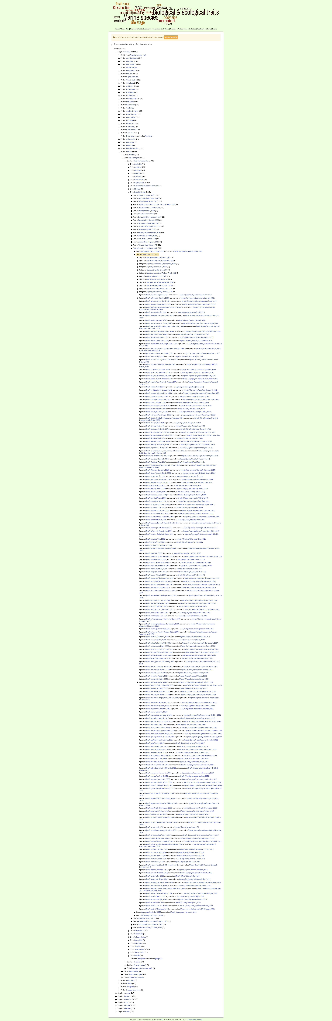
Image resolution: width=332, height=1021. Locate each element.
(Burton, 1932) (157, 504)
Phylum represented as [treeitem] (136, 136)
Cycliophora (130, 92)
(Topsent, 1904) (157, 459)
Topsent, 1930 (159, 292)
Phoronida (130, 142)
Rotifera (129, 984)
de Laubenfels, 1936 (157, 373)
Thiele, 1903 (157, 646)
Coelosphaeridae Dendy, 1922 (149, 208)
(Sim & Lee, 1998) (156, 759)
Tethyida (137, 946)
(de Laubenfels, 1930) (157, 727)
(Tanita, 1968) (156, 885)
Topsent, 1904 (152, 915)
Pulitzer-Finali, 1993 (159, 649)
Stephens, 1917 (156, 338)
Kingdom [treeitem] (127, 52)
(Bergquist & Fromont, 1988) (162, 465)
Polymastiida (138, 931)
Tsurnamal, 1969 (158, 773)
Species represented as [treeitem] (175, 295)
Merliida (137, 189)
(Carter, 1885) (156, 688)
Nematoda (130, 127)
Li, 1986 (154, 903)
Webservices (183, 29)
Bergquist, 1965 (157, 369)
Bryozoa (129, 74)
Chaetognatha (131, 80)
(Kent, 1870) (157, 603)
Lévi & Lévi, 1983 (158, 655)
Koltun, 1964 (156, 724)
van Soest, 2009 (156, 906)
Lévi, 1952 (156, 776)
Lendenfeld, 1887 (161, 264)
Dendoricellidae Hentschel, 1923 (149, 217)
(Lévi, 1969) (156, 412)
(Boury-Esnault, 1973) (160, 788)
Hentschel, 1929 (160, 282)
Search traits (135, 29)
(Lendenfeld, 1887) (158, 643)
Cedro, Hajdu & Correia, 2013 (160, 768)
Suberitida (138, 943)
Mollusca (129, 123)
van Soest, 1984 (157, 301)
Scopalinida (138, 934)
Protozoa (127, 1009)
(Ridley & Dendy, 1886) (159, 331)
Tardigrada (130, 987)
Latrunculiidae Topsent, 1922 (148, 242)
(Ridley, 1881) (157, 587)
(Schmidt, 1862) (156, 606)
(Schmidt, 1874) (157, 510)
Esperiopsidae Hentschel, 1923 (149, 226)
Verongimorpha (139, 965)
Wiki (127, 29)
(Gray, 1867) (154, 387)
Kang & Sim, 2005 (158, 376)
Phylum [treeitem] (131, 58)
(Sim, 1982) (155, 539)
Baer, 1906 (155, 501)
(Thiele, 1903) (155, 498)
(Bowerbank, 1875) (157, 691)
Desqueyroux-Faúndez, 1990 (162, 698)
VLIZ (161, 1019)
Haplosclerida (139, 183)
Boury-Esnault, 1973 (160, 737)
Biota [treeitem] (119, 49)
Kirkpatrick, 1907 (156, 295)
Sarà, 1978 (155, 438)
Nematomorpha (131, 130)
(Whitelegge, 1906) (158, 304)
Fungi (126, 1002)
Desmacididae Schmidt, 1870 (148, 220)
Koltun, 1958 (155, 409)
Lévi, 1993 (155, 507)
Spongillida (138, 940)
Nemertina (130, 136)
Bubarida (137, 173)
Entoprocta (130, 102)
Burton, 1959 (155, 856)
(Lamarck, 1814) (157, 470)
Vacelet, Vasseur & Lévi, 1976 (162, 632)
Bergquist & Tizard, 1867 (202, 435)
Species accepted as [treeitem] (170, 569)
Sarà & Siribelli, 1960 (158, 782)
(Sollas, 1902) (157, 811)
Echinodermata (131, 99)
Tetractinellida (139, 949)
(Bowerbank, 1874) (157, 765)
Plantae (127, 1005)
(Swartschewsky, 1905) (158, 528)
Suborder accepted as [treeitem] (146, 959)
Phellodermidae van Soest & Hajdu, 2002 (152, 921)
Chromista (128, 999)
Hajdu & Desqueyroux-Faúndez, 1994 (164, 326)
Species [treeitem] (155, 545)
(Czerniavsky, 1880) (157, 445)
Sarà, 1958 (154, 426)
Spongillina (141, 959)
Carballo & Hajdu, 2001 (159, 534)
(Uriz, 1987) (153, 553)
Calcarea (131, 155)
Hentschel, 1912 (158, 755)
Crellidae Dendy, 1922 (146, 214)
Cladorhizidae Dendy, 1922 (147, 201)
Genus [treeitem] (147, 254)
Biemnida (137, 170)
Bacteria (127, 996)
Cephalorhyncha (132, 77)
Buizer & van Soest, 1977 (162, 619)
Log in (214, 29)
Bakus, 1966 (156, 762)
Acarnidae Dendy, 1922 (146, 195)
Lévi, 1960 (155, 476)
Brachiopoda (130, 71)
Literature (156, 29)
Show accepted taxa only (123, 44)
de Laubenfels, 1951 (159, 610)
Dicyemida (130, 95)
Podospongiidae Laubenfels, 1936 (150, 924)
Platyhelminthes (132, 148)
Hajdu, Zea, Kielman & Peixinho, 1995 (165, 451)
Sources (173, 29)
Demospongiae (133, 158)
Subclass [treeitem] (140, 161)
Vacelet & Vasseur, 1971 (161, 382)
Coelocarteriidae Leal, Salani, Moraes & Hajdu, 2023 (156, 204)
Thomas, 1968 (158, 600)
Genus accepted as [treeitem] (169, 251)
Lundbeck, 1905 (159, 841)
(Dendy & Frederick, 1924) (161, 865)
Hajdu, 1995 (155, 357)
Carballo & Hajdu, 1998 (159, 556)
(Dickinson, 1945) (156, 396)
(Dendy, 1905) (157, 406)
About (122, 29)
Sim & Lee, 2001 (157, 482)
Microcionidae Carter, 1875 (147, 245)
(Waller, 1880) (155, 640)
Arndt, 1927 (157, 629)
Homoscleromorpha (135, 974)
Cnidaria (129, 86)
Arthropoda (130, 64)
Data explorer (146, 29)
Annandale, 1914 (159, 584)
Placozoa (129, 145)
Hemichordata (131, 114)
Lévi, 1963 (155, 312)
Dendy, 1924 (158, 667)
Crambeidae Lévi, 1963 (146, 211)
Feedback (200, 29)
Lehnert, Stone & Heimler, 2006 (161, 360)
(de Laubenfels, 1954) (158, 545)
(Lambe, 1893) (157, 298)
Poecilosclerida (139, 192)
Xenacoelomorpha (132, 990)
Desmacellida (139, 180)
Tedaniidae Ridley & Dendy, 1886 (150, 928)
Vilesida (137, 956)
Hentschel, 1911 (158, 390)
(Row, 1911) (154, 423)
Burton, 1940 (157, 441)
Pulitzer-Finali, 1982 (152, 251)
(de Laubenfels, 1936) (196, 341)
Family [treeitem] (146, 195)
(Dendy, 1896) (155, 402)
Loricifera (129, 120)
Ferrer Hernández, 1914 (159, 353)
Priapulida (130, 981)
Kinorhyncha (130, 117)
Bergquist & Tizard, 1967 (159, 435)
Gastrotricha (130, 105)
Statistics (192, 29)
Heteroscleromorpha (141, 161)
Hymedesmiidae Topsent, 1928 (149, 233)
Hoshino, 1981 (157, 670)
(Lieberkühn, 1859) (158, 393)
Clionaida (137, 176)
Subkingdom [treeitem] (133, 55)
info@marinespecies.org (195, 1019)
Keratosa (137, 962)
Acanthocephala (132, 58)
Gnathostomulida (132, 111)
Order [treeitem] (137, 164)
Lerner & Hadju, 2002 (158, 323)
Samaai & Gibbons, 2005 (160, 731)
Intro (117, 29)
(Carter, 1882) (155, 542)
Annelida (129, 61)
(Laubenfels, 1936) (157, 341)
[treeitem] (147, 248)
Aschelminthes (131, 67)
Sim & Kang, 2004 (159, 662)
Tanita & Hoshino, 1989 (159, 517)
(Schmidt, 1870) (157, 429)
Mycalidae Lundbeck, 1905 (147, 248)
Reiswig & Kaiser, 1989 (161, 344)
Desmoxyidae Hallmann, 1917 (149, 223)
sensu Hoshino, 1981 (158, 715)
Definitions (165, 29)
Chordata (129, 83)
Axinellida (137, 167)
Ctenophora (130, 89)
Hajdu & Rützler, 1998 (160, 365)
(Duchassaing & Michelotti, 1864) (163, 307)
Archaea (127, 993)
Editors (208, 29)
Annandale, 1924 (156, 746)
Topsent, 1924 (160, 261)
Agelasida (137, 164)
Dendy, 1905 (159, 285)
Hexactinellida (133, 971)
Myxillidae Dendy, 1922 (146, 918)
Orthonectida (130, 139)
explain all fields (171, 37)
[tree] (166, 531)
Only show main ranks (144, 44)
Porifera (129, 152)
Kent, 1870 (159, 289)
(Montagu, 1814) (156, 569)
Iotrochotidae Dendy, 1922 (147, 236)
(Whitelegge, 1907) (157, 749)
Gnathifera (130, 108)
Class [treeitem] (131, 155)
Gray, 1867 (147, 254)
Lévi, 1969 (157, 432)
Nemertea (129, 133)
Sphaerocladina (140, 937)
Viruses (127, 1012)
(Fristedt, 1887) (156, 320)
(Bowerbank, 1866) (158, 399)
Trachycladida (139, 953)
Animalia (127, 52)
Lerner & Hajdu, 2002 (200, 323)
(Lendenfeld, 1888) (159, 315)
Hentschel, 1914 (157, 479)
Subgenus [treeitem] (156, 257)
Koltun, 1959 (155, 520)
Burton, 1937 (155, 489)
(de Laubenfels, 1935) (159, 685)
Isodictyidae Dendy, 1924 (147, 239)
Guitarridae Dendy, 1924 (146, 229)
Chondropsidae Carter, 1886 (148, 198)
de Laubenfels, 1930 (159, 578)
